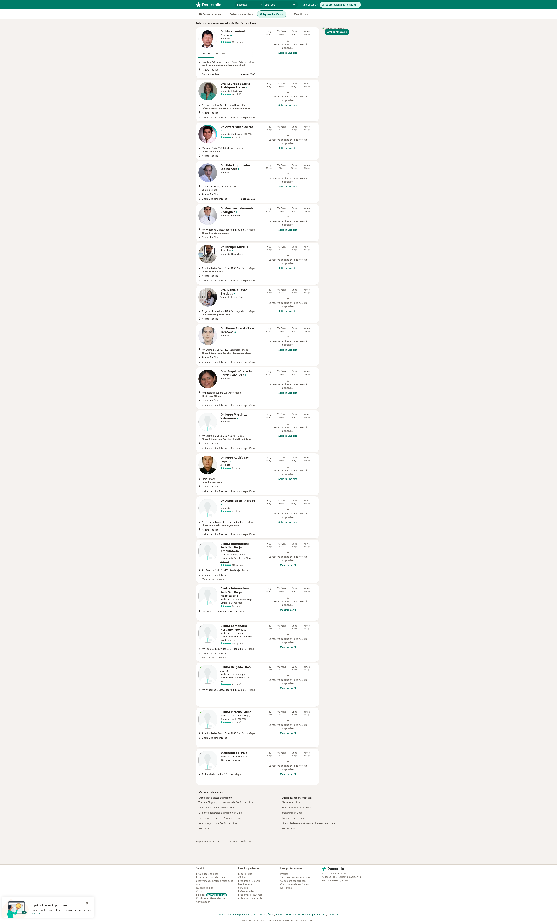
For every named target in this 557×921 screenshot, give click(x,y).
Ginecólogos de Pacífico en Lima (216, 807)
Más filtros (300, 14)
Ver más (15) (288, 828)
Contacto (201, 891)
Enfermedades (246, 891)
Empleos (211, 894)
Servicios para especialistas (295, 877)
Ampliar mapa (335, 32)
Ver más (248, 134)
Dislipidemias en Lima (293, 818)
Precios (284, 873)
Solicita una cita (287, 52)
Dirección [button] (206, 53)
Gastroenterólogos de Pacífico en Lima (219, 818)
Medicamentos (246, 884)
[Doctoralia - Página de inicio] (214, 4)
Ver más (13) (205, 828)
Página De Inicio (204, 841)
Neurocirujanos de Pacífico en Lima (217, 823)
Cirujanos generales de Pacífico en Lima (220, 812)
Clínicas (242, 877)
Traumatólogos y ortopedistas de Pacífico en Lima (225, 802)
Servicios (243, 887)
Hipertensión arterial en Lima (297, 807)
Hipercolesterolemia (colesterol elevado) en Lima (308, 823)
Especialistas (245, 873)
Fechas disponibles (240, 14)
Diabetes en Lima (290, 802)
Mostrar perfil (288, 565)
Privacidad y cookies (207, 873)
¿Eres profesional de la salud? (339, 4)
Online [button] (222, 53)
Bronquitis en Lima (291, 812)
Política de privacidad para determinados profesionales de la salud (214, 881)
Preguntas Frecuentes (250, 894)
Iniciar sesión (310, 4)
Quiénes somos (204, 887)
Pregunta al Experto (249, 880)
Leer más (35, 913)
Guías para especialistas (293, 880)
